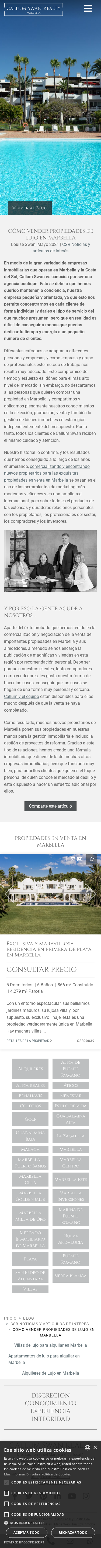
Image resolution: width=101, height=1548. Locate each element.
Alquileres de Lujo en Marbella (50, 1373)
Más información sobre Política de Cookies (37, 1474)
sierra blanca (71, 1276)
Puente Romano (70, 1259)
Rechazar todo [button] (73, 1532)
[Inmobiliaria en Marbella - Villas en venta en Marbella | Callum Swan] (33, 9)
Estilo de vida (71, 1106)
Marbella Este (70, 1179)
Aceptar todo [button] (26, 1532)
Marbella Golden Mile (30, 1196)
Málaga (30, 1149)
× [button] (95, 1448)
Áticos (71, 1085)
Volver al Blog (29, 208)
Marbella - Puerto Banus (30, 1163)
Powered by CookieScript (24, 1542)
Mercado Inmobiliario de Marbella (30, 1239)
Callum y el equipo (21, 696)
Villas (30, 1289)
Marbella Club (30, 1179)
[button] (7, 894)
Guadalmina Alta (70, 1119)
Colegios (30, 1106)
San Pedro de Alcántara (30, 1276)
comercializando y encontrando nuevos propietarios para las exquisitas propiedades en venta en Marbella (47, 473)
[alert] (50, 1494)
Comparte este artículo (50, 806)
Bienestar (71, 1096)
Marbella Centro (71, 1163)
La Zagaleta (71, 1136)
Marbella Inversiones (70, 1196)
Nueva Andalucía (70, 1239)
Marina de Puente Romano (71, 1216)
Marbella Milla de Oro (30, 1216)
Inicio (10, 1318)
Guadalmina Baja (30, 1136)
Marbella (71, 1149)
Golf (30, 1119)
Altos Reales (30, 1085)
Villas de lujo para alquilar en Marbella (50, 1345)
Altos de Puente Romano (70, 1068)
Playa (30, 1259)
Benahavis (30, 1096)
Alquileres (30, 1069)
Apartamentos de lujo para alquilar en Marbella (44, 1359)
